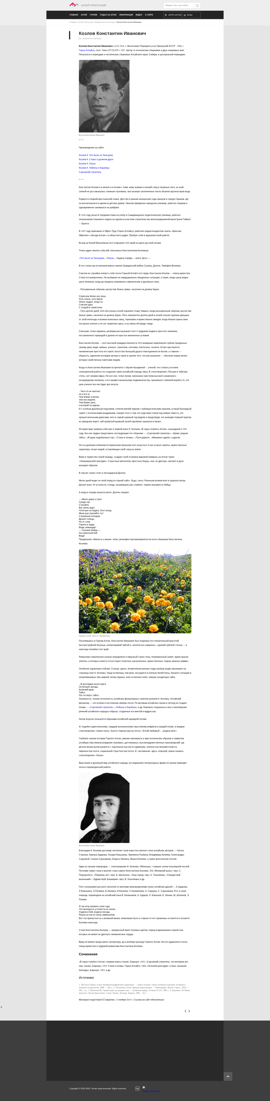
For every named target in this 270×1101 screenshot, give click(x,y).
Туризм (93, 15)
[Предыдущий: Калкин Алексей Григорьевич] (185, 1011)
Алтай (84, 15)
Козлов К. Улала (87, 163)
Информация (126, 15)
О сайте (149, 15)
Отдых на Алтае (108, 15)
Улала (110, 257)
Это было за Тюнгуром (92, 257)
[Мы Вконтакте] (137, 1088)
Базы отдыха (191, 15)
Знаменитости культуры (104, 22)
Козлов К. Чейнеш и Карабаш (94, 167)
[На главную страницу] (102, 5)
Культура (89, 22)
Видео (139, 15)
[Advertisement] (130, 1049)
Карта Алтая (174, 15)
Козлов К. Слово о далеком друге (96, 159)
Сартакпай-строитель (90, 171)
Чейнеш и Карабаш (126, 707)
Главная (73, 15)
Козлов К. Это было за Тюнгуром (96, 155)
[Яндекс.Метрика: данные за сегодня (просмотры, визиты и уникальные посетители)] (151, 1090)
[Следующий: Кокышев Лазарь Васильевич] (189, 1011)
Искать (197, 6)
